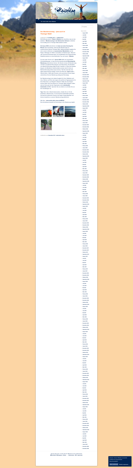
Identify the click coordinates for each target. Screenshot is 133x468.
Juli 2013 (84, 358)
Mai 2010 (84, 438)
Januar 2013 (85, 371)
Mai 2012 (84, 387)
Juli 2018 (84, 233)
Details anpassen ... (124, 464)
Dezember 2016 (86, 273)
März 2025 (85, 68)
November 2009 (86, 448)
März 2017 (85, 266)
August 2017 (85, 256)
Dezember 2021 (86, 149)
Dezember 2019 (86, 197)
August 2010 (85, 431)
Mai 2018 (84, 237)
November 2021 (86, 151)
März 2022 (85, 143)
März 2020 (85, 191)
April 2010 (85, 440)
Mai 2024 (84, 89)
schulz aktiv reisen (60, 135)
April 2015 (85, 314)
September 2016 (86, 279)
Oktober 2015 (85, 302)
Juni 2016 (84, 285)
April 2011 (85, 415)
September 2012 (86, 379)
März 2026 (85, 43)
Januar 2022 (85, 147)
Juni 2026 (84, 37)
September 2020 (86, 181)
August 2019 (85, 206)
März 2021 (85, 168)
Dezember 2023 (86, 99)
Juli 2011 (84, 408)
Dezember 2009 (86, 446)
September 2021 (86, 156)
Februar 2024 (85, 95)
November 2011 (86, 400)
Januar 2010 (85, 444)
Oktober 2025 (85, 53)
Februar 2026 (85, 45)
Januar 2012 (85, 396)
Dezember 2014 (86, 323)
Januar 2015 (85, 321)
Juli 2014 (84, 333)
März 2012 (85, 392)
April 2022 (85, 141)
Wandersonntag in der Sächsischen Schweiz (57, 40)
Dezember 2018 (86, 222)
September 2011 (86, 404)
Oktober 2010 (85, 427)
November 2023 (86, 101)
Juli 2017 (84, 258)
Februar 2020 (85, 193)
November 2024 (86, 76)
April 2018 (85, 239)
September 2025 (86, 55)
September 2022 (86, 131)
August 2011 (85, 406)
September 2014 (86, 329)
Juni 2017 (84, 260)
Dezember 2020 (86, 174)
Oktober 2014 (85, 327)
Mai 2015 (84, 312)
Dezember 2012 (86, 373)
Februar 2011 (85, 419)
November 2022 (86, 126)
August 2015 (85, 306)
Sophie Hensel (60, 37)
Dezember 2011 (86, 398)
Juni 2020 (84, 187)
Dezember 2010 (86, 423)
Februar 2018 (85, 243)
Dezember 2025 (86, 49)
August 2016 (85, 281)
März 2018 (85, 241)
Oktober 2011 (85, 402)
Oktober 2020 (85, 179)
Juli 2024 (84, 85)
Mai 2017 (84, 262)
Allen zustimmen (114, 464)
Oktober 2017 (85, 252)
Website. (71, 56)
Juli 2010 (84, 433)
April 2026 (85, 41)
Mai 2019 (84, 212)
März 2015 (85, 316)
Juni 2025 (84, 62)
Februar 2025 (85, 70)
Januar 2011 (85, 421)
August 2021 (85, 158)
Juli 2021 (84, 160)
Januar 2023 (85, 122)
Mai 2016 (84, 287)
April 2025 (85, 66)
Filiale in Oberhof (56, 39)
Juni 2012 (84, 385)
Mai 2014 (84, 337)
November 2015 (86, 300)
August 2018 (85, 231)
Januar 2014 (85, 346)
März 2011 (85, 417)
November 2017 (51, 135)
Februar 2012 (85, 394)
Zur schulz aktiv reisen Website (48, 21)
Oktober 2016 (85, 277)
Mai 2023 (84, 114)
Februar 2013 (85, 369)
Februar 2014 (85, 344)
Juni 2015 (84, 310)
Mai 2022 (84, 139)
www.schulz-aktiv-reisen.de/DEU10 (55, 100)
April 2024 (85, 91)
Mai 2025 (84, 64)
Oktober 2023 (85, 103)
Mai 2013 (84, 362)
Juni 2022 (84, 137)
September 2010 (86, 429)
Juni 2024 (84, 87)
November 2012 (86, 375)
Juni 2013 (84, 360)
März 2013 (85, 367)
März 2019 (85, 216)
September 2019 (86, 204)
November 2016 (86, 275)
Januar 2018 (85, 245)
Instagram (60, 455)
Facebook (54, 455)
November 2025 (86, 51)
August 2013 (85, 356)
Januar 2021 (85, 172)
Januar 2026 (85, 47)
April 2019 (85, 214)
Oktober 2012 (85, 377)
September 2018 (86, 229)
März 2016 (85, 291)
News (65, 455)
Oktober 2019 (85, 202)
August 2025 (85, 57)
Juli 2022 (84, 135)
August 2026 (85, 32)
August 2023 (85, 108)
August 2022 (85, 133)
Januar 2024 (85, 97)
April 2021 (85, 166)
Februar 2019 (85, 218)
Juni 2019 (84, 210)
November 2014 (86, 325)
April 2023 (85, 116)
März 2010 (85, 442)
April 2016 (85, 289)
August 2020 (85, 183)
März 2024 (85, 93)
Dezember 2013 (86, 348)
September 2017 (86, 254)
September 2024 (86, 80)
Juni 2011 (84, 410)
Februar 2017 (85, 268)
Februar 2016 (85, 293)
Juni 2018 (84, 235)
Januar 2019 (85, 220)
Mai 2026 (84, 39)
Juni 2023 (84, 112)
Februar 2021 (85, 170)
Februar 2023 (85, 120)
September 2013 (86, 354)
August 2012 (85, 381)
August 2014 (85, 331)
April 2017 (85, 264)
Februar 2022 (85, 145)
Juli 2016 (84, 283)
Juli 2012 (84, 383)
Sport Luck (70, 71)
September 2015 (86, 304)
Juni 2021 (84, 162)
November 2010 (86, 425)
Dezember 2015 (86, 298)
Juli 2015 (84, 308)
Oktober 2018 (85, 227)
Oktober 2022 (85, 128)
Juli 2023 (84, 110)
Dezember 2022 (86, 124)
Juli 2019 (84, 208)
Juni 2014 (84, 335)
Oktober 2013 (85, 352)
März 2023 (85, 118)
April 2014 (85, 339)
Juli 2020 (84, 185)
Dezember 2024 (86, 74)
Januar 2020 (85, 195)
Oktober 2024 (85, 78)
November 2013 (86, 350)
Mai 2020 (84, 189)
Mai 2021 (84, 164)
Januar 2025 (85, 72)
